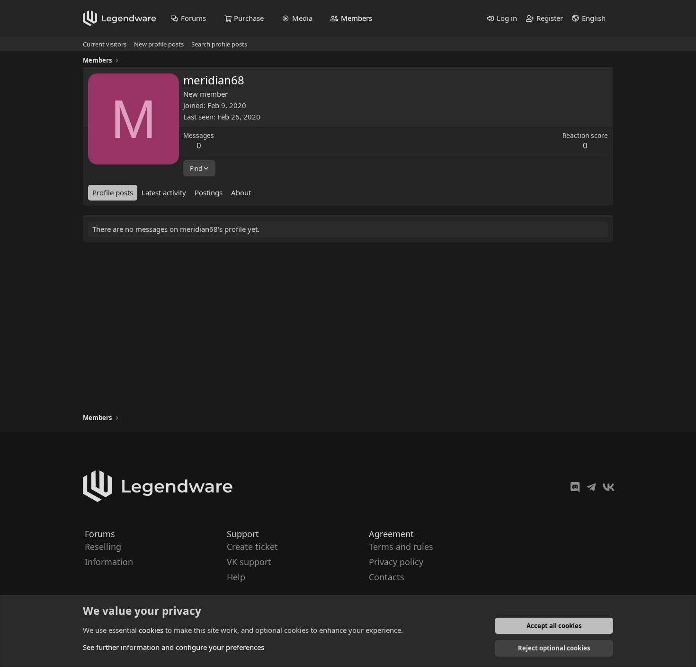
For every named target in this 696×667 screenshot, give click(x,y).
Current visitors (104, 44)
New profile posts (159, 44)
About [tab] (241, 192)
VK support (249, 561)
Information (109, 561)
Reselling (103, 546)
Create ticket (252, 546)
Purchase (249, 18)
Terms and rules (401, 546)
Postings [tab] (209, 192)
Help (236, 577)
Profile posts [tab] (112, 192)
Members (356, 18)
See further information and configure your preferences (173, 647)
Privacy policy (396, 561)
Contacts (386, 577)
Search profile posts (219, 44)
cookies (151, 630)
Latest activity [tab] (164, 192)
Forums (193, 18)
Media (302, 18)
